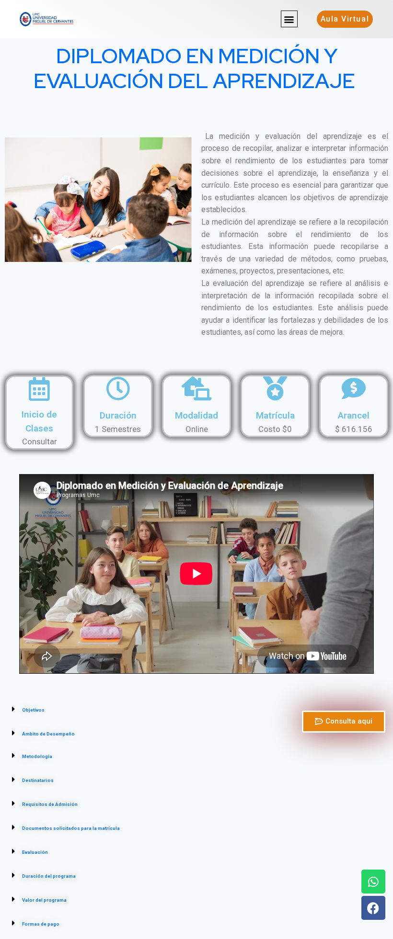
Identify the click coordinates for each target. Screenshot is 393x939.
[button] (289, 19)
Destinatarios (38, 780)
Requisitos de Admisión (50, 804)
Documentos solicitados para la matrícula (71, 828)
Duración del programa (49, 876)
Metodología (37, 756)
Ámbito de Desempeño (48, 733)
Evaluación (35, 852)
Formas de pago (40, 924)
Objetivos (33, 710)
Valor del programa (44, 900)
